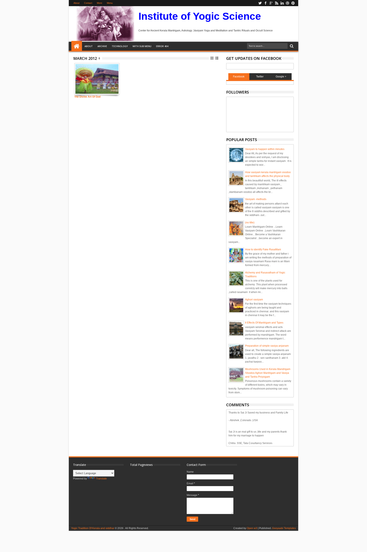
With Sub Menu (142, 46)
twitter (260, 3)
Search (291, 46)
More (99, 3)
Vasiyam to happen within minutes (264, 149)
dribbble (287, 3)
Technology (120, 46)
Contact (88, 3)
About (76, 3)
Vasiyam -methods (255, 199)
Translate (101, 478)
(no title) (249, 222)
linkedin (282, 3)
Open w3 (252, 528)
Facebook (238, 76)
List (217, 58)
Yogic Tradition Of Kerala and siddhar (92, 528)
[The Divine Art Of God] (97, 79)
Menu (110, 3)
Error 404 (162, 46)
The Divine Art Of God (87, 96)
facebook (265, 3)
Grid (212, 58)
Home (76, 46)
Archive (102, 46)
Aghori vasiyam (254, 299)
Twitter (260, 76)
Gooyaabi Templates (284, 528)
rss (276, 3)
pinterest (293, 3)
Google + (281, 76)
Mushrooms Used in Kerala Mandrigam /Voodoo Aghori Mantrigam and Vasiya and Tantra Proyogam (267, 373)
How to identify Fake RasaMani (263, 249)
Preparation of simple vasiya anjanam (267, 345)
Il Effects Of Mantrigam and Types (264, 322)
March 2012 (85, 58)
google (271, 3)
